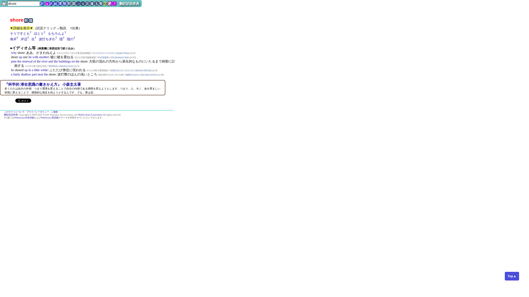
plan (14, 61)
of (34, 61)
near (40, 74)
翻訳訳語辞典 (129, 3)
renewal (27, 61)
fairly (16, 74)
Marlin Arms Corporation (90, 115)
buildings (65, 61)
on (73, 61)
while (44, 70)
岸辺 (24, 39)
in (30, 70)
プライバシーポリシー (37, 112)
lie (30, 57)
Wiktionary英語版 (49, 118)
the (19, 61)
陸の (70, 39)
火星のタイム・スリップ (122, 70)
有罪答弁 (53, 66)
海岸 (13, 39)
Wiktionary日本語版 (24, 118)
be (12, 70)
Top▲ (512, 276)
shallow (26, 74)
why (14, 52)
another (44, 57)
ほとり (39, 33)
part (34, 74)
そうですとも (20, 33)
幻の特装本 (103, 57)
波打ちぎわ (47, 39)
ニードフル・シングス (103, 53)
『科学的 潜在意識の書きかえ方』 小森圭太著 (43, 84)
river (45, 61)
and (50, 61)
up (20, 57)
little (37, 70)
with (35, 57)
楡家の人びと (132, 75)
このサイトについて (14, 112)
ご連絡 (54, 112)
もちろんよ (56, 33)
